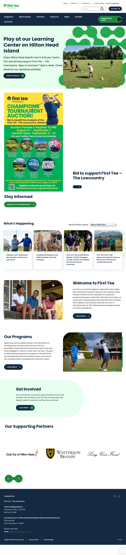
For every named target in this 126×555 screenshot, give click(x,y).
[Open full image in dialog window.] (22, 453)
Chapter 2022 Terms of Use (14, 540)
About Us (74, 3)
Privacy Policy (34, 540)
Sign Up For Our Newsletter (18, 204)
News (66, 17)
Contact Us (86, 3)
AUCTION (8, 22)
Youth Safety (99, 3)
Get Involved (25, 17)
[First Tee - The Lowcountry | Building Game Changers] (15, 6)
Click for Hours (12, 76)
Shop (65, 3)
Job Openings (48, 540)
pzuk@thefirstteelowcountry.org (20, 532)
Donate (114, 9)
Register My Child (106, 19)
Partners (40, 17)
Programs (8, 17)
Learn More (81, 316)
